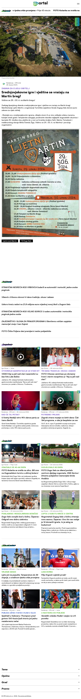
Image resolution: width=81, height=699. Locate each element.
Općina (5, 675)
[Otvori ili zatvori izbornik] (78, 4)
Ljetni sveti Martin (10, 241)
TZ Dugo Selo (26, 241)
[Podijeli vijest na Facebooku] (77, 20)
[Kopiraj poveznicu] (77, 23)
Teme (5, 669)
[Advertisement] (40, 261)
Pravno (5, 688)
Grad (4, 682)
